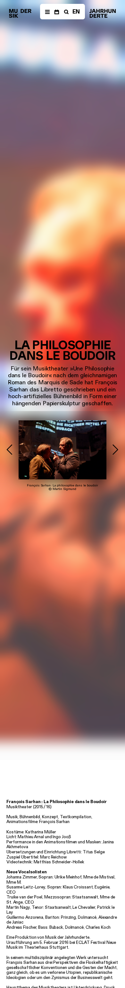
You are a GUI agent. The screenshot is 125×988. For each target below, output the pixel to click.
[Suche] (66, 11)
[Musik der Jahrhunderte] (20, 13)
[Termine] (56, 11)
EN (76, 11)
